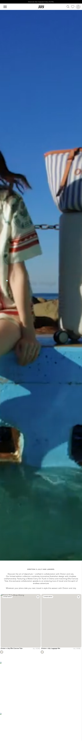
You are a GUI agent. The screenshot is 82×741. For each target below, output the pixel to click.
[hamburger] (5, 6)
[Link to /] (41, 7)
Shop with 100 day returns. (41, 2)
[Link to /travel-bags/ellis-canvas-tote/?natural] (20, 620)
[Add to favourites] (38, 596)
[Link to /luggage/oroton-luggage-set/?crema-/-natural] (61, 620)
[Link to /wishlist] (72, 6)
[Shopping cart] (78, 7)
